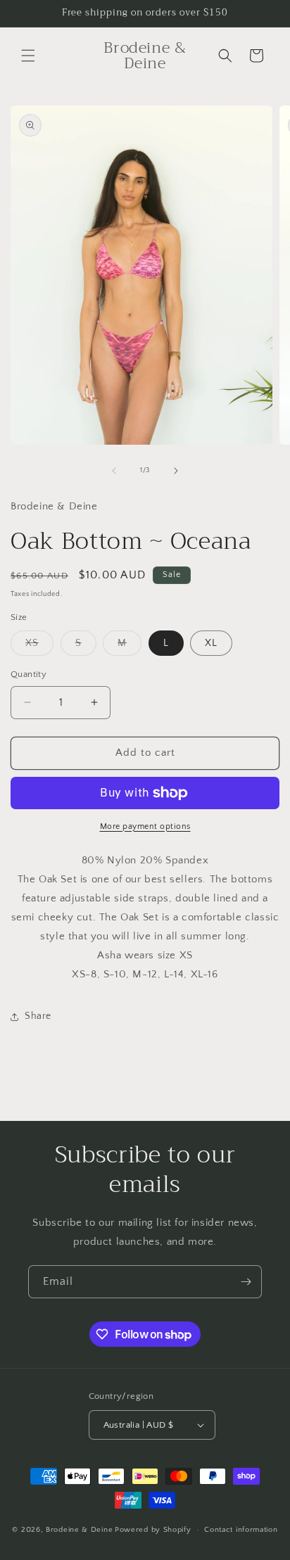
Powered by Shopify (153, 1530)
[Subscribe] (245, 1281)
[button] (28, 55)
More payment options (145, 826)
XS (39, 646)
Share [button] (38, 1016)
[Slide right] (175, 470)
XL (211, 643)
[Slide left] (114, 470)
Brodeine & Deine (79, 1530)
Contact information (240, 1530)
